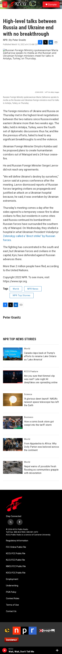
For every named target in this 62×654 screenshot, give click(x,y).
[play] (4, 650)
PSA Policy (11, 592)
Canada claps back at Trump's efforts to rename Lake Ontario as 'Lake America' (40, 356)
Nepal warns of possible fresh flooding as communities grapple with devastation (41, 469)
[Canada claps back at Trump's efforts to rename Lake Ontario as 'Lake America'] (13, 354)
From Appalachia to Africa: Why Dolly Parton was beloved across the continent (41, 447)
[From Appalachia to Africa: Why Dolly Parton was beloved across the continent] (13, 444)
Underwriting (12, 586)
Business (28, 417)
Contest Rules (12, 598)
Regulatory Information (17, 541)
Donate (52, 4)
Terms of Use (12, 605)
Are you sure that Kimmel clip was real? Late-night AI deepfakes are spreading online (40, 379)
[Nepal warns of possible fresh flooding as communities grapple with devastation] (13, 467)
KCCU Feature (31, 371)
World (16, 289)
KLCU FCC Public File (15, 560)
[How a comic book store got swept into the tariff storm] (13, 422)
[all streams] (58, 650)
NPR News (32, 289)
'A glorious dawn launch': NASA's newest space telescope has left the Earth (41, 402)
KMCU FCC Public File (16, 566)
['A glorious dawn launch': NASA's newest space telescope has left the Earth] (13, 399)
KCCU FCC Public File (15, 553)
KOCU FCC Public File (15, 573)
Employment (12, 579)
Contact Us (11, 611)
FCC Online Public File (16, 547)
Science (28, 394)
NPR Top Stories (21, 295)
